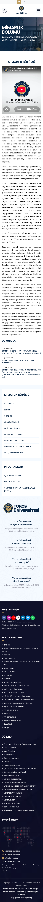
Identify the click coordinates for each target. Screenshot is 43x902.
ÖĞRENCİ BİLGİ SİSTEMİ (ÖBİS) (15, 772)
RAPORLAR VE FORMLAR (14, 434)
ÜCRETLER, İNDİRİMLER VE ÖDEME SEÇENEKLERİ (20, 744)
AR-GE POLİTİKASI (10, 717)
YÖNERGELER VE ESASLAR (14, 440)
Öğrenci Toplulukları (11, 758)
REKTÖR (7, 655)
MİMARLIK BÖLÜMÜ (28, 40)
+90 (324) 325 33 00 (12, 851)
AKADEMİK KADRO (11, 422)
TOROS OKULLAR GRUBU (12, 682)
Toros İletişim (32, 891)
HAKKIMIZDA (9, 404)
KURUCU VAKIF (9, 668)
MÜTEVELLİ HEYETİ (10, 672)
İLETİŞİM (6, 727)
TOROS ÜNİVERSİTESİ (27, 882)
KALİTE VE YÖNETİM (12, 428)
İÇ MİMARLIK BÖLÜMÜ (13, 476)
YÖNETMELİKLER (9, 800)
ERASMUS (7, 762)
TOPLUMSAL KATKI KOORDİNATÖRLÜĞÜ (18, 703)
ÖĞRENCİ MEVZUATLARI (12, 796)
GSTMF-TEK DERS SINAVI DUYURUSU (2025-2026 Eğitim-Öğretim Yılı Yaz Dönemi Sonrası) (21, 352)
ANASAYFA (8, 37)
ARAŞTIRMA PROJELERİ (13, 452)
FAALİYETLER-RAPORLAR (12, 721)
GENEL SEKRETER (9, 658)
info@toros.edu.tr (11, 858)
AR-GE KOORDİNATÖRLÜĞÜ (14, 693)
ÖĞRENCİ (8, 416)
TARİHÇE (7, 645)
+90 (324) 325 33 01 (12, 855)
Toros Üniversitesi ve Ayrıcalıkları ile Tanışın (20, 888)
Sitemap (21, 894)
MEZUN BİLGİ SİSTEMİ (11, 776)
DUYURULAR (8, 724)
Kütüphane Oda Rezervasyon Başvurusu (19, 810)
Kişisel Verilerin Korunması (13, 891)
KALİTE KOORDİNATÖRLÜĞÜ (13, 689)
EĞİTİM (7, 410)
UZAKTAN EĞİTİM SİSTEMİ (13, 779)
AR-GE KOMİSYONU (11, 710)
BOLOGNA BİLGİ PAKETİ (12, 803)
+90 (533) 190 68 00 (12, 861)
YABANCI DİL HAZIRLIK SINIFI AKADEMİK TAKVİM (20, 786)
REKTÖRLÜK (8, 675)
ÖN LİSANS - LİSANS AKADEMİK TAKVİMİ (18, 790)
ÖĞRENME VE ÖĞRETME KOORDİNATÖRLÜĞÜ (20, 700)
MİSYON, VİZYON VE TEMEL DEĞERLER (17, 686)
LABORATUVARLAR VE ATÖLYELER (17, 446)
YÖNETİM (7, 679)
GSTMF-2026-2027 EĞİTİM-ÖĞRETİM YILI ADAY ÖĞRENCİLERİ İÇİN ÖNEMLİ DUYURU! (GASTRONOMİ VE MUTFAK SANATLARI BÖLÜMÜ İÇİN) (21, 373)
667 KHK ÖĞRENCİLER (11, 807)
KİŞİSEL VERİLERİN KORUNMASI (14, 707)
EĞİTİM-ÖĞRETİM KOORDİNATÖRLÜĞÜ (17, 696)
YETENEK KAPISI (9, 755)
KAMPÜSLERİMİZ (9, 751)
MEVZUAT (7, 714)
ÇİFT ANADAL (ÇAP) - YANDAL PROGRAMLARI (20, 769)
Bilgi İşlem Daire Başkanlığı (21, 897)
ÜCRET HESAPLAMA (10, 748)
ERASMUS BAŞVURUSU (12, 765)
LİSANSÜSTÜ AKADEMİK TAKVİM (15, 783)
